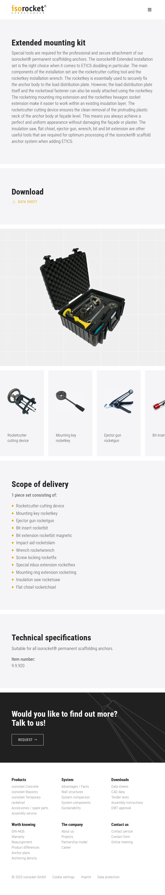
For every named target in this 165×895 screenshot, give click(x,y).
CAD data (118, 792)
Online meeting (122, 842)
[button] (147, 413)
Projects (67, 837)
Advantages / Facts (75, 786)
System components (76, 802)
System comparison (75, 797)
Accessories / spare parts (30, 808)
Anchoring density (24, 858)
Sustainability (71, 808)
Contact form (120, 837)
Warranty (18, 837)
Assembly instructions (127, 802)
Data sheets (119, 786)
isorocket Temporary (26, 797)
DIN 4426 (18, 831)
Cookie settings (63, 877)
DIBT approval (121, 808)
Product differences (26, 847)
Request (25, 740)
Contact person (122, 831)
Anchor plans (21, 853)
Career (66, 847)
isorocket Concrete (25, 786)
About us (67, 831)
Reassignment (22, 842)
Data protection (108, 877)
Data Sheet (27, 202)
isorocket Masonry (25, 792)
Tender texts (120, 797)
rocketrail (18, 802)
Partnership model (74, 842)
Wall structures (72, 792)
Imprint (86, 877)
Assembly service (24, 813)
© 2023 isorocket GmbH (29, 877)
